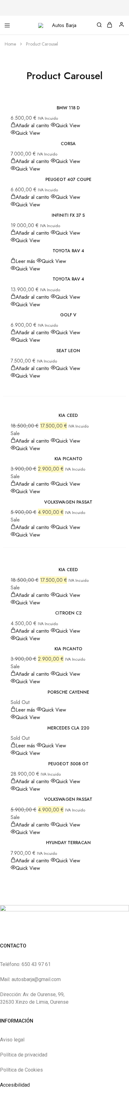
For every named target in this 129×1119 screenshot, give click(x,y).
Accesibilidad (15, 1085)
